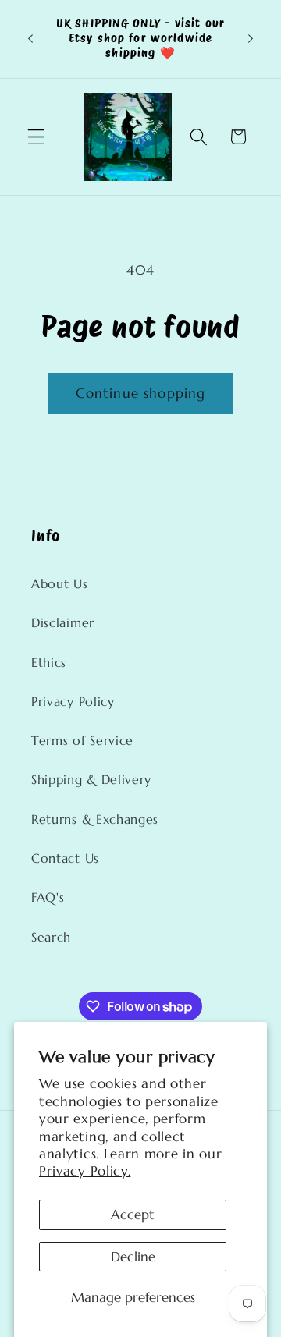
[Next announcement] (250, 39)
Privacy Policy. (84, 1170)
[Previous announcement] (30, 39)
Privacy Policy (73, 701)
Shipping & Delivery (91, 779)
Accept (133, 1214)
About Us (59, 584)
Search (51, 937)
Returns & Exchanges (94, 819)
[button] (36, 137)
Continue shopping (141, 393)
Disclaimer (62, 623)
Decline (133, 1256)
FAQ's (47, 897)
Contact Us (65, 858)
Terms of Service (82, 740)
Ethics (48, 662)
